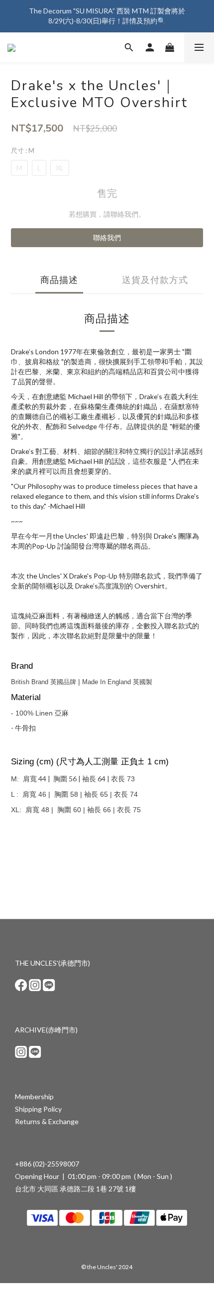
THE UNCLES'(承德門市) (52, 963)
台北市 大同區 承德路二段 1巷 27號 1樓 (75, 1188)
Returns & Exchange (47, 1121)
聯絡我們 (107, 237)
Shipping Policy (38, 1109)
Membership (34, 1096)
